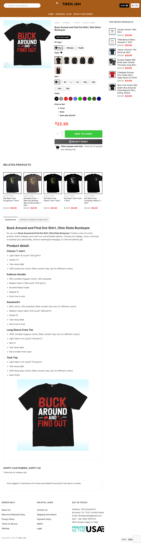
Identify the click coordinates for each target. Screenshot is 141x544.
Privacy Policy (8, 519)
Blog (69, 14)
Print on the (60, 104)
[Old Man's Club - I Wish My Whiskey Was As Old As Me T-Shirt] (32, 183)
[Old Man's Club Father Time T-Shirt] (53, 183)
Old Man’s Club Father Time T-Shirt (52, 199)
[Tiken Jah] (70, 5)
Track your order (83, 14)
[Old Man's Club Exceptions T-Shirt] (12, 183)
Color (57, 93)
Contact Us (42, 510)
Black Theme (89, 23)
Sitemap (5, 528)
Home (51, 14)
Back (62, 112)
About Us (6, 510)
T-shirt (76, 23)
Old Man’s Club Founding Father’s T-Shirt (92, 200)
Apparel (66, 23)
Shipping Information (47, 514)
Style (58, 53)
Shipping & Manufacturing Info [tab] (34, 220)
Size (57, 76)
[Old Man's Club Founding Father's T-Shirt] (93, 183)
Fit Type (58, 42)
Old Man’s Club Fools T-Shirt (73, 199)
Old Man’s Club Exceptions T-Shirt (11, 199)
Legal (39, 528)
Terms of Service (9, 524)
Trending (60, 14)
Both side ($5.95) (67, 115)
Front (62, 108)
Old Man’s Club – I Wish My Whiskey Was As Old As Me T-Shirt (32, 201)
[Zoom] (6, 65)
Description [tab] (10, 220)
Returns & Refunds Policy (13, 514)
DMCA (40, 524)
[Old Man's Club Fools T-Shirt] (73, 183)
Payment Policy (44, 519)
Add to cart (84, 134)
